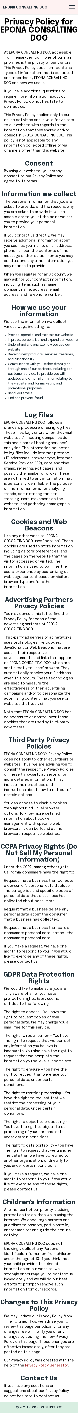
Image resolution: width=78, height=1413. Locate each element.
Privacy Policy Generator (46, 1365)
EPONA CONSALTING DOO (25, 7)
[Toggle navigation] (72, 7)
